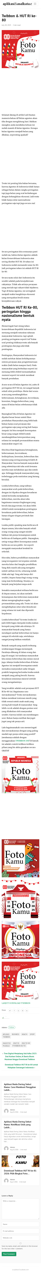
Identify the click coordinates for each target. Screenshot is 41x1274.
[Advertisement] (20, 91)
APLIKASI (6, 1034)
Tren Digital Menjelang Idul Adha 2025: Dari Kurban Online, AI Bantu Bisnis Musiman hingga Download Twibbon (20, 1056)
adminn (8, 1027)
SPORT (32, 1034)
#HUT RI (16, 1043)
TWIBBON (6, 1037)
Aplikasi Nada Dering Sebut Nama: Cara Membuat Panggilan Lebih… (20, 1087)
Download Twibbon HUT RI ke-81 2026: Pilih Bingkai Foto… (20, 1172)
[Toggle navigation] (35, 4)
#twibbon (6, 1046)
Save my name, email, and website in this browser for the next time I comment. (20, 1247)
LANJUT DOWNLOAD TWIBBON (16, 1003)
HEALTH (24, 1034)
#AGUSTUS (7, 1043)
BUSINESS (15, 1034)
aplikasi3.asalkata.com (20, 4)
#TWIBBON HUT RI (19, 1046)
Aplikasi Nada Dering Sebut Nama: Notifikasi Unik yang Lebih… (17, 1124)
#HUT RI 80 (26, 1043)
